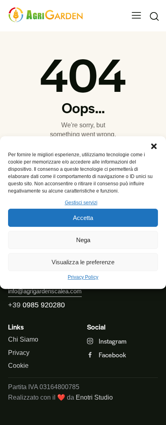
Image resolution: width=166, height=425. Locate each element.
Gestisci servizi (81, 202)
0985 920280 (44, 305)
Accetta (83, 217)
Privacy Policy (83, 277)
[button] (154, 146)
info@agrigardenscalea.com (45, 291)
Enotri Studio (94, 397)
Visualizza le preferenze (83, 262)
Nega (83, 239)
